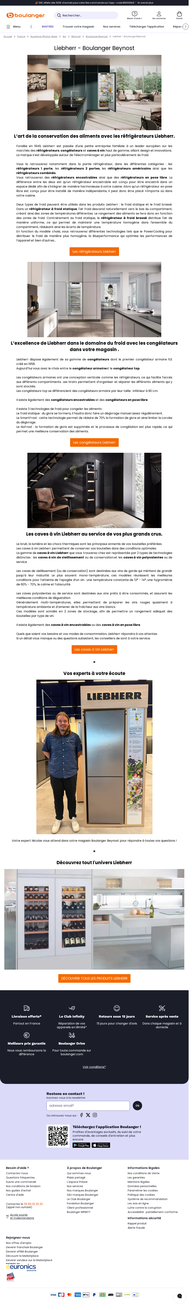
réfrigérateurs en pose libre (144, 177)
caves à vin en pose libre (121, 625)
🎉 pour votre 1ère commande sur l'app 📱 (94, 2)
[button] (186, 27)
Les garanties (136, 1177)
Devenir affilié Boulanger (22, 1251)
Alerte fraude (136, 1228)
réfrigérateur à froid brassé (124, 218)
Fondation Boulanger (80, 1203)
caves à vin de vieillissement (61, 557)
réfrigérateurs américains (129, 168)
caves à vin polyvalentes (143, 557)
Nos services (75, 1186)
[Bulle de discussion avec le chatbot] (180, 1296)
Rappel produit (137, 1223)
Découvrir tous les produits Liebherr (94, 978)
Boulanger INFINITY (79, 1212)
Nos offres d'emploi (18, 1243)
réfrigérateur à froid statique (53, 209)
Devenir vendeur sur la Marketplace (29, 1260)
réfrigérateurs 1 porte (34, 168)
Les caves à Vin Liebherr (94, 649)
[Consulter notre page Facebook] (81, 1116)
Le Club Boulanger (78, 1199)
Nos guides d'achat (18, 1190)
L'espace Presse (77, 1182)
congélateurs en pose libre (126, 400)
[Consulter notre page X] (88, 1116)
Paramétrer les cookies (143, 1190)
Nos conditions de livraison (23, 1186)
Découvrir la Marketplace (22, 1256)
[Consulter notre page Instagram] (95, 1116)
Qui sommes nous (79, 1173)
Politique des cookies (141, 1195)
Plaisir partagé (76, 1177)
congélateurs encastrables (73, 400)
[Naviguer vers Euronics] (33, 1267)
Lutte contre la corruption (144, 1208)
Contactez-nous (17, 1173)
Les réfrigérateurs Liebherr (94, 251)
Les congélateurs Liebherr (94, 442)
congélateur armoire (89, 368)
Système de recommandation (148, 1199)
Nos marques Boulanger (82, 1190)
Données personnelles (142, 1186)
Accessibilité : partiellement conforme (153, 1212)
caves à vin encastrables (71, 625)
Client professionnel (80, 1208)
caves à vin (96, 150)
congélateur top (126, 368)
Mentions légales (139, 1182)
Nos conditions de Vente (144, 1173)
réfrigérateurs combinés (36, 173)
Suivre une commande (21, 1182)
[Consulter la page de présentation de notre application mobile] (81, 1145)
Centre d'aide (15, 1195)
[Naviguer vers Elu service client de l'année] (33, 1277)
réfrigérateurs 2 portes (80, 168)
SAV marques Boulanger (82, 1195)
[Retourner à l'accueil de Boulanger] (25, 15)
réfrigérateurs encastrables (74, 177)
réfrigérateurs (47, 150)
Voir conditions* (94, 1067)
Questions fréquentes (20, 1177)
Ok (137, 1105)
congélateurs (71, 150)
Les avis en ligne (138, 1203)
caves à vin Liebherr (52, 553)
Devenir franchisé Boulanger (24, 1247)
